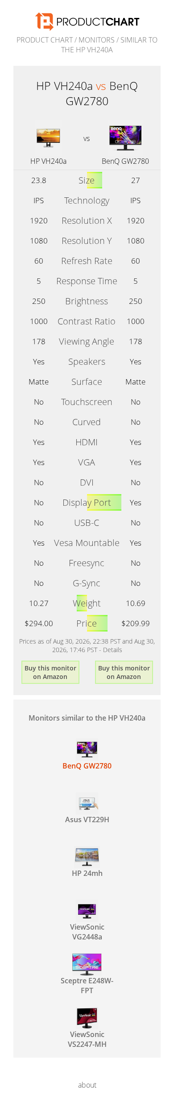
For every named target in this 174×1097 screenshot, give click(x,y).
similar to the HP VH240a (109, 45)
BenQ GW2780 (125, 161)
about (87, 1085)
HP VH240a (48, 161)
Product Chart (45, 40)
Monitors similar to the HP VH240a (87, 718)
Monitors (97, 40)
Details (112, 649)
